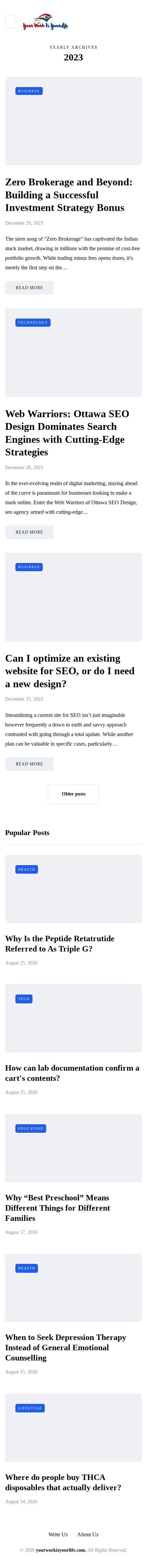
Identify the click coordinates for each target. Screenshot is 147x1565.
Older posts (73, 793)
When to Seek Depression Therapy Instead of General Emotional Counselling (65, 1347)
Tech (24, 999)
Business (29, 91)
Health (26, 869)
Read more (29, 287)
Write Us (58, 1534)
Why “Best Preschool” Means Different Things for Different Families (57, 1208)
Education (30, 1128)
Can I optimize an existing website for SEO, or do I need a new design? (70, 670)
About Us (87, 1534)
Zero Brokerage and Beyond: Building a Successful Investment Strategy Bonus (69, 194)
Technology (33, 322)
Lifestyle (30, 1408)
